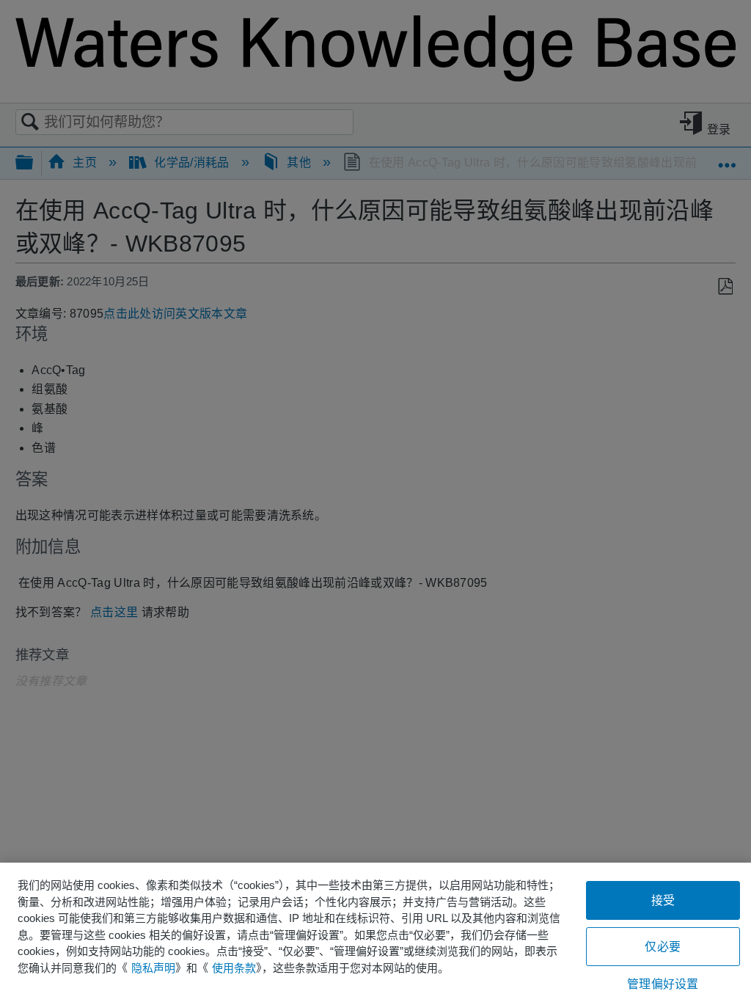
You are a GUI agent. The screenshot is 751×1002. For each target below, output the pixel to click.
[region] (375, 932)
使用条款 (234, 968)
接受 (663, 900)
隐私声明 (153, 968)
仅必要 (662, 946)
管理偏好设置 (662, 984)
